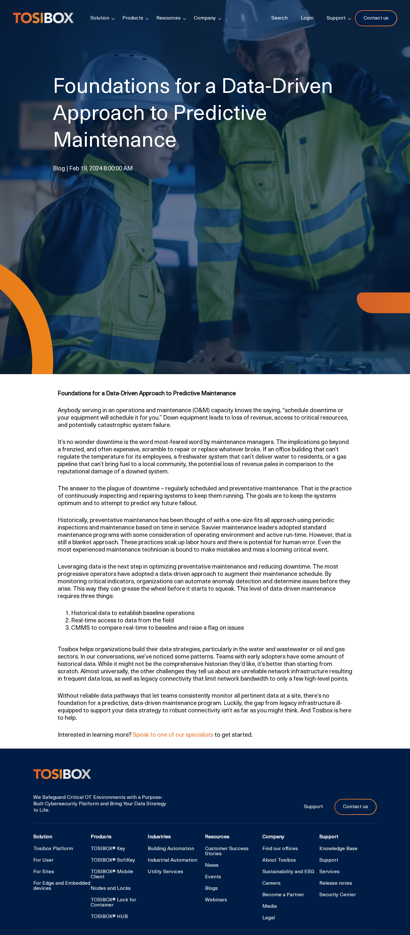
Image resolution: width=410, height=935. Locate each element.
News (211, 865)
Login (307, 18)
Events (213, 877)
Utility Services (165, 871)
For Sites (43, 871)
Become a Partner (283, 895)
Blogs (211, 888)
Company (205, 18)
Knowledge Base (338, 848)
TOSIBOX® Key (108, 848)
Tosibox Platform (53, 848)
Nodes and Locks (111, 888)
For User (43, 860)
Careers (271, 883)
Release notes (335, 883)
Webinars (216, 900)
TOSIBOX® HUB (109, 916)
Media (269, 906)
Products (132, 18)
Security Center (337, 895)
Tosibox (43, 18)
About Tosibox (279, 860)
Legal (268, 918)
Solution (99, 18)
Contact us (376, 18)
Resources (168, 18)
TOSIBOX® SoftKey (113, 860)
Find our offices (280, 848)
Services (329, 871)
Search (279, 18)
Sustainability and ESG (288, 871)
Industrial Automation (172, 860)
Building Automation (171, 848)
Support (314, 806)
